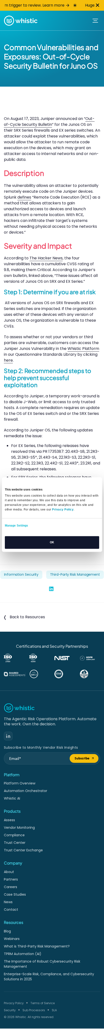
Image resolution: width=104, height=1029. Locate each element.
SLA (54, 1010)
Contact (11, 909)
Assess (9, 820)
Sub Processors (33, 1010)
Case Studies (15, 894)
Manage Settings (16, 525)
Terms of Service (42, 1003)
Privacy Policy (14, 1003)
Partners (11, 879)
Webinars (12, 938)
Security (10, 1010)
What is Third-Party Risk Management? (37, 946)
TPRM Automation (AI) (22, 953)
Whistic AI (12, 798)
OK (52, 542)
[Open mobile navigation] (95, 21)
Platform (12, 774)
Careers (10, 886)
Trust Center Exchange (23, 850)
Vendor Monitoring (19, 827)
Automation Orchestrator (25, 790)
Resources (13, 922)
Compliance (14, 835)
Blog (7, 931)
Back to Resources (27, 617)
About (9, 871)
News (8, 902)
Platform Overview (19, 783)
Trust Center (14, 842)
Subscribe (86, 759)
